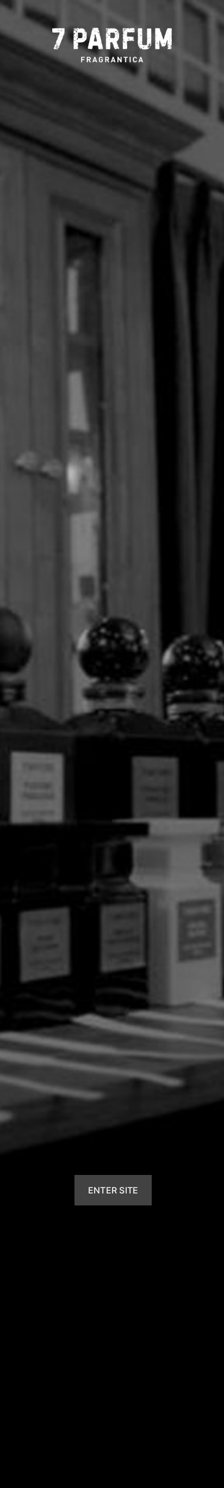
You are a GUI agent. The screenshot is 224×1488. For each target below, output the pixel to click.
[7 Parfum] (112, 45)
